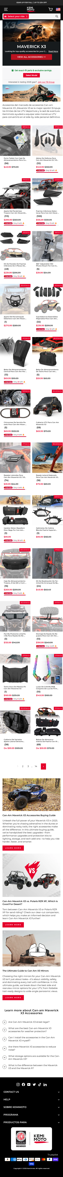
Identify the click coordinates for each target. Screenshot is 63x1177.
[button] (6, 216)
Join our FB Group (46, 82)
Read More (53, 51)
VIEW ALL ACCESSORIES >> (31, 57)
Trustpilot (53, 1154)
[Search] (56, 16)
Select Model (31, 75)
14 (36, 766)
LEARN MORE (13, 848)
